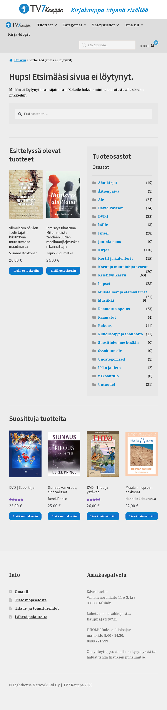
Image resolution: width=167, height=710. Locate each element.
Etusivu (20, 60)
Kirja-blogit (19, 34)
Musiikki (106, 300)
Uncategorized (111, 359)
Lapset (104, 283)
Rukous (105, 325)
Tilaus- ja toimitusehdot (37, 608)
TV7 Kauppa (20, 26)
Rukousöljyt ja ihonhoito (120, 334)
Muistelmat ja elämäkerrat (122, 292)
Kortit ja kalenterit (115, 258)
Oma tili (131, 25)
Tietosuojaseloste (31, 600)
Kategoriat (72, 25)
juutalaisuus (109, 241)
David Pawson (111, 208)
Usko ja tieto (109, 367)
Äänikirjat (107, 182)
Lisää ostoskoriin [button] (26, 271)
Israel (103, 233)
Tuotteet (45, 25)
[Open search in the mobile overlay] (107, 45)
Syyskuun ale (110, 350)
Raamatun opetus (114, 308)
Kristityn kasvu (112, 275)
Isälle (103, 224)
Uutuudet (106, 384)
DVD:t (103, 216)
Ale (101, 199)
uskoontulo (108, 376)
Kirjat (103, 250)
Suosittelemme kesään (118, 342)
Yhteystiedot (103, 25)
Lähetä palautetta (31, 616)
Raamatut (107, 317)
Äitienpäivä (108, 191)
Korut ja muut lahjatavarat (123, 266)
